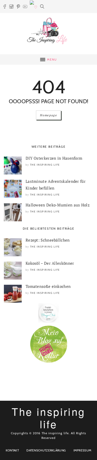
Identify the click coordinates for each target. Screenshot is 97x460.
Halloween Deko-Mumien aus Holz (57, 205)
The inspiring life (45, 164)
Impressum (82, 450)
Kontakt (12, 450)
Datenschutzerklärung (46, 450)
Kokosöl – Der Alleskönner (50, 263)
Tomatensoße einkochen (48, 286)
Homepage (48, 115)
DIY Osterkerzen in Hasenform (54, 158)
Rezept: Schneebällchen (48, 240)
